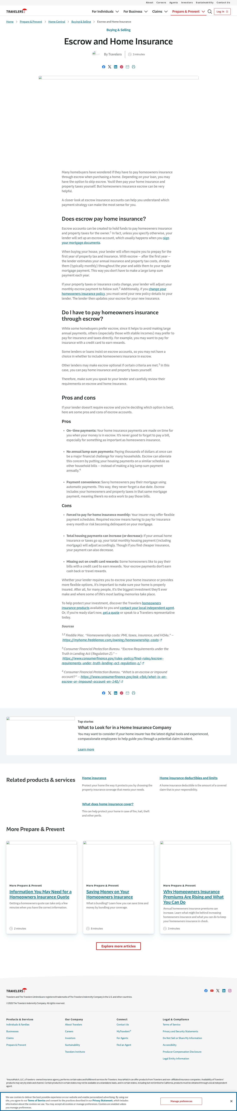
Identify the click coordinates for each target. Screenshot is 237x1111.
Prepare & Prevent (31, 21)
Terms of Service (171, 1024)
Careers (161, 3)
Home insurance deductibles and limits (189, 778)
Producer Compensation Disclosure (182, 1052)
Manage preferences (181, 1101)
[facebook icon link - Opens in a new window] (206, 991)
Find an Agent (124, 1045)
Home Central (56, 21)
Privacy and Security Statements (180, 1031)
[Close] (231, 1101)
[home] (16, 10)
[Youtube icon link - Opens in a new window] (212, 991)
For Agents (122, 1038)
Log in (221, 11)
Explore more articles (118, 946)
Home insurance (94, 778)
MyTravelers (124, 1031)
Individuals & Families (17, 1024)
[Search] (210, 11)
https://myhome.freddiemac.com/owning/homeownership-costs (110, 640)
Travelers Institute (75, 1052)
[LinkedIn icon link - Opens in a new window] (224, 991)
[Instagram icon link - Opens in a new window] (230, 991)
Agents (173, 3)
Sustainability (204, 3)
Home (10, 21)
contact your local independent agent (147, 608)
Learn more (86, 749)
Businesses (12, 1031)
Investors (187, 3)
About (149, 3)
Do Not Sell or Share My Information (182, 1038)
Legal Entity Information (176, 1059)
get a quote (111, 612)
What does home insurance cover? (107, 804)
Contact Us (223, 3)
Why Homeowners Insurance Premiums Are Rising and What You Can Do (193, 897)
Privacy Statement (102, 1100)
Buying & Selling (81, 21)
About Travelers (73, 1024)
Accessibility (169, 1045)
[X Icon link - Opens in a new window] (218, 991)
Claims (10, 1038)
